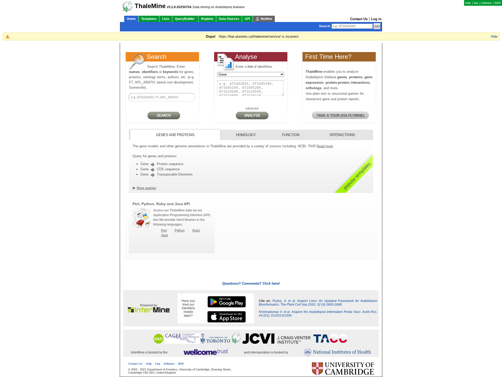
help (468, 2)
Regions (207, 19)
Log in (376, 19)
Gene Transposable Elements (166, 174)
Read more (325, 146)
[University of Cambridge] (343, 369)
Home (131, 19)
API (247, 19)
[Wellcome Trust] (205, 352)
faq (476, 2)
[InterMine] (149, 311)
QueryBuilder (185, 19)
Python (180, 230)
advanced (252, 107)
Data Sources (229, 19)
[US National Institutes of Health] (337, 352)
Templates (149, 19)
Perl (164, 230)
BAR (498, 2)
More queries (146, 188)
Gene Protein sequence (161, 164)
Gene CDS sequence (160, 169)
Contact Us (359, 19)
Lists (165, 19)
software (486, 2)
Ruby (196, 230)
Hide (494, 36)
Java (164, 235)
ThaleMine (150, 6)
